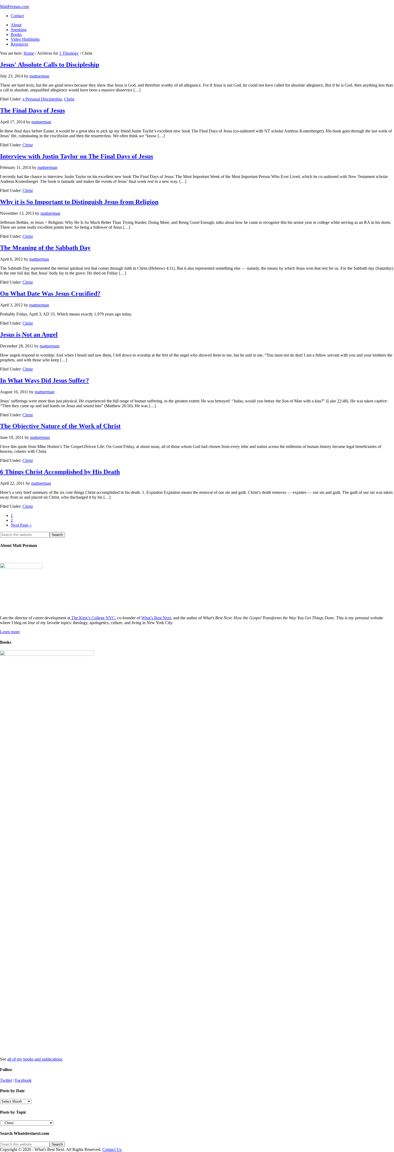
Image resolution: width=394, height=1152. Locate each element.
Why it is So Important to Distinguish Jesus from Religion (79, 201)
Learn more (10, 631)
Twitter (6, 1080)
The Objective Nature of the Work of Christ (60, 426)
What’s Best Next (156, 618)
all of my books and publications (34, 1059)
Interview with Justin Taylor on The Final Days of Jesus (76, 156)
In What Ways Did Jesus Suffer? (44, 380)
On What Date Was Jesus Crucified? (50, 293)
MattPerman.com (14, 6)
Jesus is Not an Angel (29, 334)
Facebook (23, 1080)
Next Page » (21, 525)
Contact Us (111, 1149)
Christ (69, 99)
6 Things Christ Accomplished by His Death (60, 471)
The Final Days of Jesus (32, 110)
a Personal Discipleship (42, 99)
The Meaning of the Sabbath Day (45, 247)
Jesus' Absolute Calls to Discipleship (49, 64)
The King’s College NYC (92, 618)
